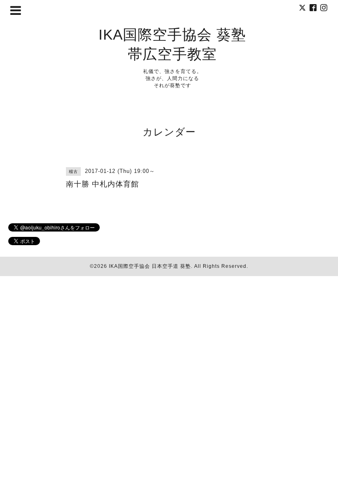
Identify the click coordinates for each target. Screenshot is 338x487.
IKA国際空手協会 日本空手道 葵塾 (150, 266)
